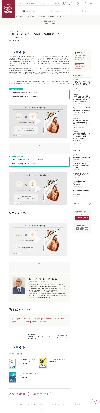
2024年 (44, 16)
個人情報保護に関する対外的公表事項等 (59, 404)
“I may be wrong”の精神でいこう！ (81, 165)
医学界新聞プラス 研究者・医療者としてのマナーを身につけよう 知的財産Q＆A (81, 137)
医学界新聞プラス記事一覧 (35, 16)
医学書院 (8, 9)
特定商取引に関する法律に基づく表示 (36, 404)
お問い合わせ (77, 404)
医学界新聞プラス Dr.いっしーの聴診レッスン (81, 98)
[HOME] (16, 16)
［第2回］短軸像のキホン (60, 336)
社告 (21, 404)
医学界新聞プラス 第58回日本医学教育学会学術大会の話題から (81, 122)
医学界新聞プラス (23, 16)
